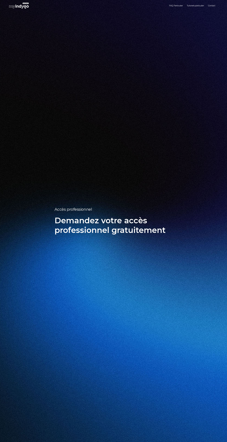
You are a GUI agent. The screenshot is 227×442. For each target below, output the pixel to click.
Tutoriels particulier (195, 5)
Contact (211, 5)
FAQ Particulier (176, 5)
